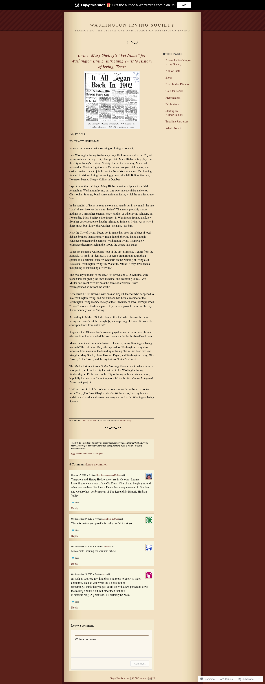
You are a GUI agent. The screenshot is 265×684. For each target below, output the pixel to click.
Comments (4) (126, 421)
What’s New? (173, 128)
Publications (172, 104)
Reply (74, 508)
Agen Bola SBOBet (110, 519)
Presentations (172, 97)
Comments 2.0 (146, 678)
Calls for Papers (174, 91)
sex (104, 574)
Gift (184, 5)
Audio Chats (172, 71)
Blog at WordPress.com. (120, 678)
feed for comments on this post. (87, 453)
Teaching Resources (176, 121)
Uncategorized (89, 421)
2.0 (133, 678)
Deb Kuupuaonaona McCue (108, 475)
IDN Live (106, 546)
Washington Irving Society (132, 25)
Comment (139, 663)
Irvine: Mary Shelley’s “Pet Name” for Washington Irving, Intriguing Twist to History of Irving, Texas (111, 60)
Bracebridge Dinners (177, 84)
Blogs (168, 77)
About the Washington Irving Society (178, 62)
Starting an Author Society (174, 112)
